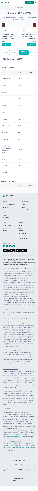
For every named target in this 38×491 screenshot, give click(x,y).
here (4, 365)
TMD (29, 375)
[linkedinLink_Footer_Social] (14, 246)
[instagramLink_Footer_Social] (7, 246)
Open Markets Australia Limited (11, 316)
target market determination (12, 436)
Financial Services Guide (27, 304)
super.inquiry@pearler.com (10, 443)
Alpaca (19, 322)
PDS (8, 375)
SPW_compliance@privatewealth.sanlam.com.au (16, 447)
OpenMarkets (11, 322)
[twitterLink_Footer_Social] (10, 246)
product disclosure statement (27, 434)
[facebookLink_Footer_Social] (4, 246)
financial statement (10, 404)
